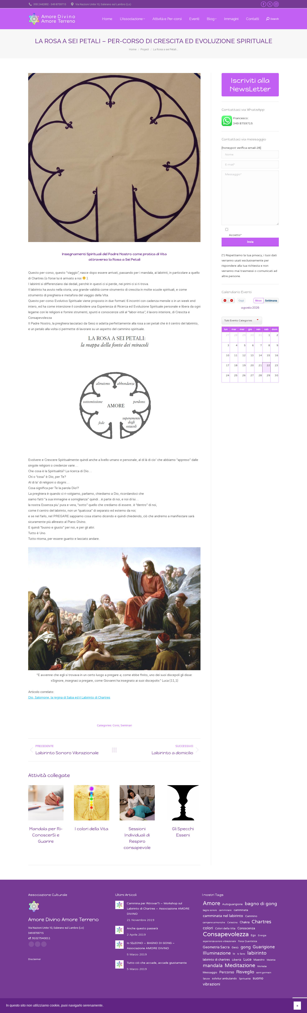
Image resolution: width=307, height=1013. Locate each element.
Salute (206, 978)
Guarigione (264, 947)
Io (234, 953)
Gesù (235, 947)
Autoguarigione (232, 904)
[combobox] (242, 320)
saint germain (263, 972)
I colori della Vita (91, 828)
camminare (225, 910)
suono (258, 978)
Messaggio (210, 972)
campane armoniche (214, 922)
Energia (262, 935)
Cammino (251, 916)
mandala (213, 965)
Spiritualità (245, 978)
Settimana (271, 300)
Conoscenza (246, 928)
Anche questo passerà (142, 928)
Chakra (245, 922)
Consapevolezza (226, 934)
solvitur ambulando (224, 978)
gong (246, 947)
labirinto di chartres (216, 959)
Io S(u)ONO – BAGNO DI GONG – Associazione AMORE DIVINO (151, 945)
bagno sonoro (210, 910)
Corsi (116, 725)
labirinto (256, 953)
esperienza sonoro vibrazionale (219, 941)
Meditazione (240, 965)
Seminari (126, 725)
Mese (258, 300)
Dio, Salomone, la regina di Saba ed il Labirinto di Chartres (69, 697)
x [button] (297, 1005)
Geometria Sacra (216, 947)
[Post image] (45, 802)
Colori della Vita (225, 928)
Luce (247, 959)
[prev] (225, 300)
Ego (253, 935)
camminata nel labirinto (223, 916)
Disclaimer (34, 959)
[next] (231, 300)
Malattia (271, 960)
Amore (211, 903)
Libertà (236, 959)
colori (208, 928)
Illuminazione (217, 953)
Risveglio (245, 972)
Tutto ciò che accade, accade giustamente (157, 963)
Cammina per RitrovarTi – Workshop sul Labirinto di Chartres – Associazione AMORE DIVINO (158, 909)
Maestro (259, 959)
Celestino (232, 922)
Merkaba (262, 966)
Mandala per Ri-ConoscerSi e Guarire (45, 835)
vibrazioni (211, 984)
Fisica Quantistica (247, 941)
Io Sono (241, 953)
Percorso (226, 972)
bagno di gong (261, 903)
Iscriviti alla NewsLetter (250, 84)
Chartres (261, 922)
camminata (241, 910)
